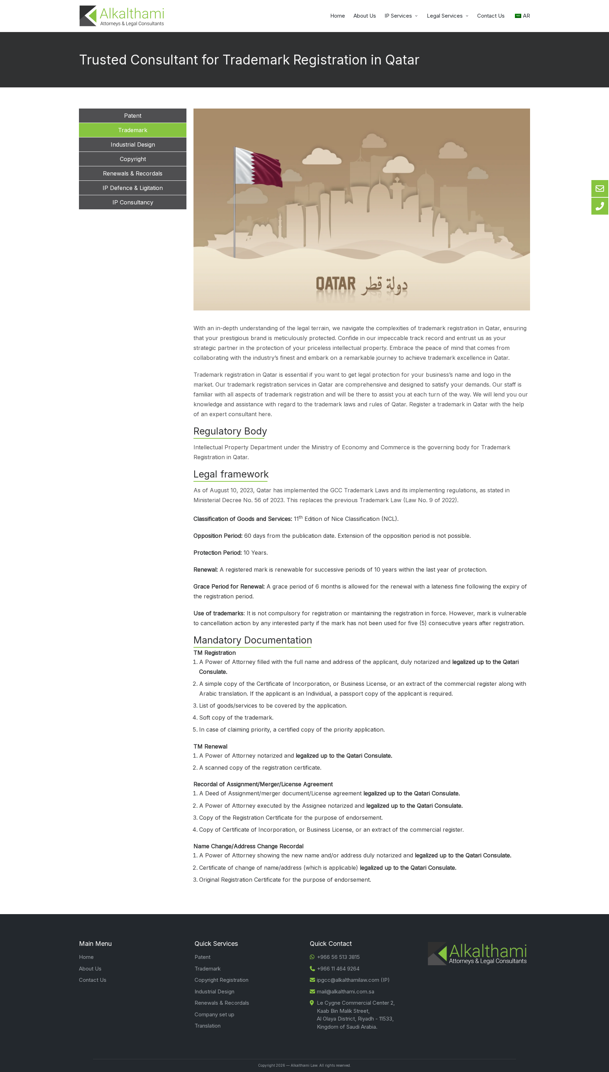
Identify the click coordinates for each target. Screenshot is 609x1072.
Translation (208, 1025)
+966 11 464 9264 (338, 968)
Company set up (214, 1014)
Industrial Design (214, 991)
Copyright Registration (221, 979)
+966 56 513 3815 (338, 957)
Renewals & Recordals (222, 1002)
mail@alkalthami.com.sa (345, 991)
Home (86, 957)
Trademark (208, 968)
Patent (202, 957)
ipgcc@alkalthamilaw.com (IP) (353, 979)
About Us (90, 968)
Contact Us (92, 979)
